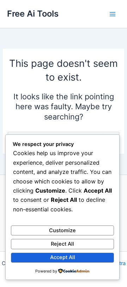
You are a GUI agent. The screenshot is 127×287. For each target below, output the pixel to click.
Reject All (62, 244)
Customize (62, 230)
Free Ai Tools (33, 13)
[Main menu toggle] (112, 14)
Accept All (62, 257)
